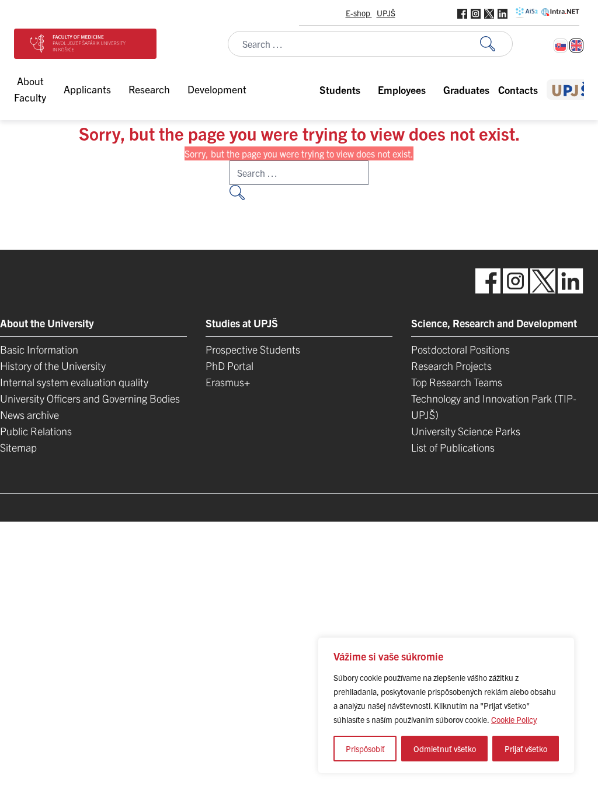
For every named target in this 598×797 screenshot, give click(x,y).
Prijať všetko (526, 748)
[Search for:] (496, 44)
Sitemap (18, 447)
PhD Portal (229, 365)
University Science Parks (465, 431)
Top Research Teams (456, 382)
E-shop (359, 13)
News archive (29, 414)
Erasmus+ (228, 382)
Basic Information (39, 349)
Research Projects (451, 365)
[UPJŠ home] (571, 89)
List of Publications (453, 447)
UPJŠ (386, 13)
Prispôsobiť (365, 748)
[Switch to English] (576, 45)
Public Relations (36, 431)
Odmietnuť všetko (444, 748)
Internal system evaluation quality (74, 382)
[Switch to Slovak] (560, 45)
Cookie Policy (514, 719)
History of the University (53, 365)
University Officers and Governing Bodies (90, 398)
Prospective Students (253, 349)
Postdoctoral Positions (460, 349)
